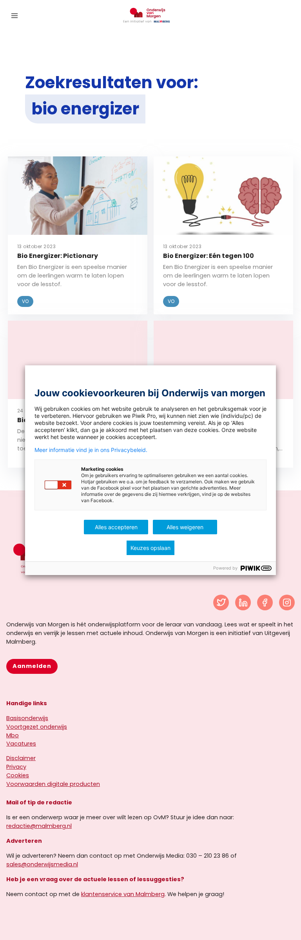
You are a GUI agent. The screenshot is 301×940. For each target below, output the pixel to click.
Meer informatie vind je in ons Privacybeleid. (90, 450)
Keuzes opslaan (150, 547)
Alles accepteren (116, 527)
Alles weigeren (185, 527)
